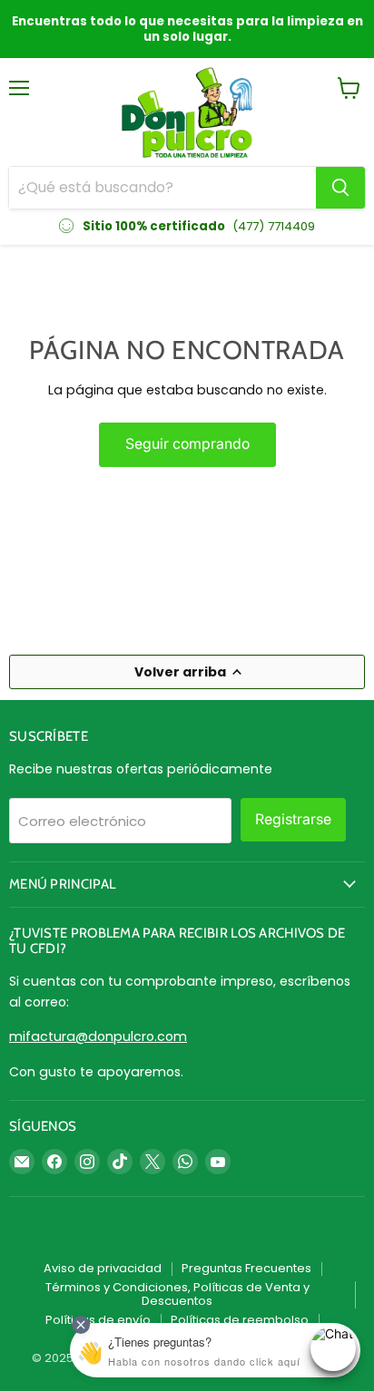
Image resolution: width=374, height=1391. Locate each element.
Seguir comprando (187, 443)
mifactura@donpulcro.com (98, 1036)
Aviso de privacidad (103, 1268)
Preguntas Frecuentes (246, 1268)
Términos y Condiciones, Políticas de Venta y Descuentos (177, 1294)
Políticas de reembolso (240, 1319)
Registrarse (293, 819)
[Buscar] (340, 188)
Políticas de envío (98, 1319)
